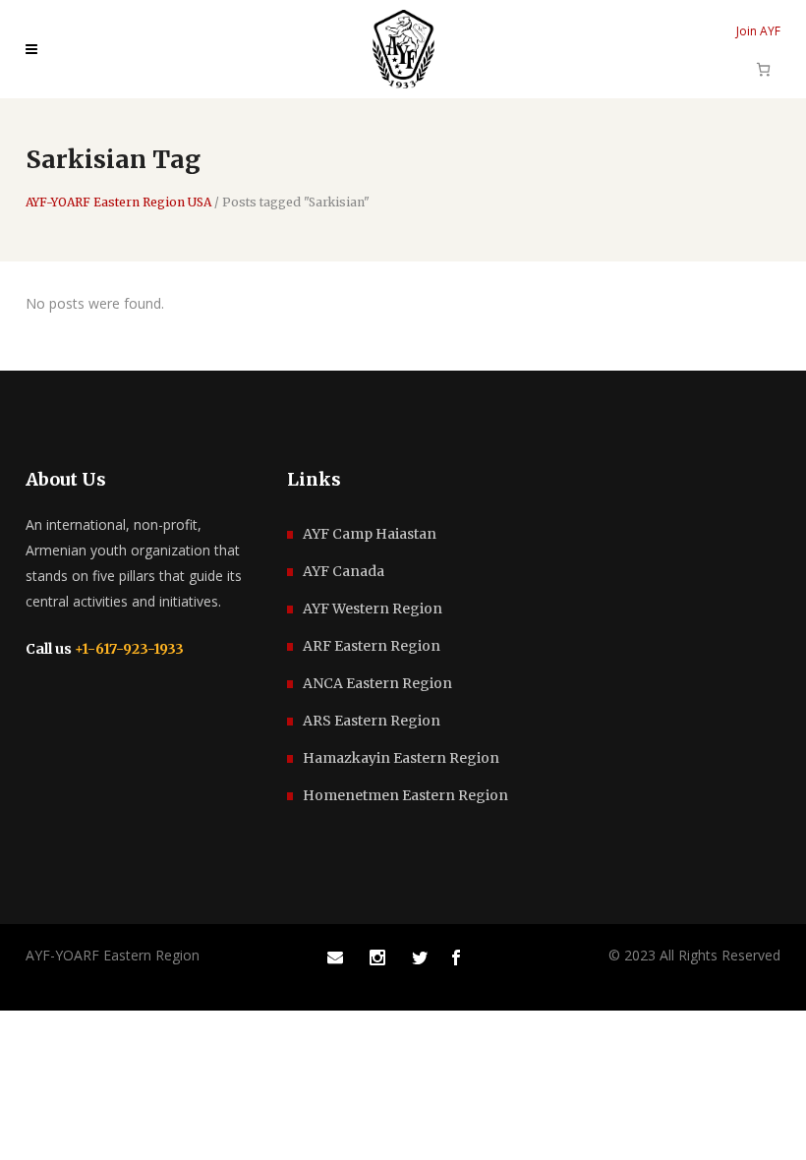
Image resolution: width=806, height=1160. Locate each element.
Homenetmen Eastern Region (405, 795)
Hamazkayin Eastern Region (401, 758)
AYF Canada (343, 571)
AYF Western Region (372, 608)
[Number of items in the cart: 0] (763, 69)
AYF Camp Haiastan (369, 534)
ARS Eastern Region (371, 720)
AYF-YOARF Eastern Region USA (118, 202)
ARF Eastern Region (371, 646)
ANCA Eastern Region (377, 683)
